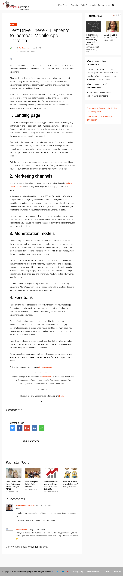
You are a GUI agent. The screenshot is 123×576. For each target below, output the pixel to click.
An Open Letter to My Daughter (110, 36)
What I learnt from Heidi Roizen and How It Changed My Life (13, 485)
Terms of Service (92, 572)
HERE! (61, 396)
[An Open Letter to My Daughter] (111, 31)
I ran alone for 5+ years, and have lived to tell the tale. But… (51, 485)
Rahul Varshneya (24, 48)
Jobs (94, 5)
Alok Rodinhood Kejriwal (25, 505)
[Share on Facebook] (19, 428)
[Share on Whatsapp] (41, 428)
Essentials (75, 5)
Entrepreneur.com (45, 367)
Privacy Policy (78, 572)
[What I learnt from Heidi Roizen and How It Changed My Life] (14, 478)
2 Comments (21, 51)
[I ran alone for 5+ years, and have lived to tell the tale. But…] (52, 478)
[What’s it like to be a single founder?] (71, 478)
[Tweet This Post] (12, 428)
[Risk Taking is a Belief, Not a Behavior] (33, 478)
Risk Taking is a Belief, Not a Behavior (31, 484)
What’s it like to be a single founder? (71, 483)
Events (101, 5)
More (115, 16)
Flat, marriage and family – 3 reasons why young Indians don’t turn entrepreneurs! (92, 41)
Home (54, 5)
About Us (105, 572)
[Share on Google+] (27, 428)
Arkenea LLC (47, 377)
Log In (107, 5)
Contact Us (117, 572)
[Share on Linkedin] (34, 428)
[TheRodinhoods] (15, 9)
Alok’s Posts (86, 5)
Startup (13, 25)
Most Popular (63, 5)
